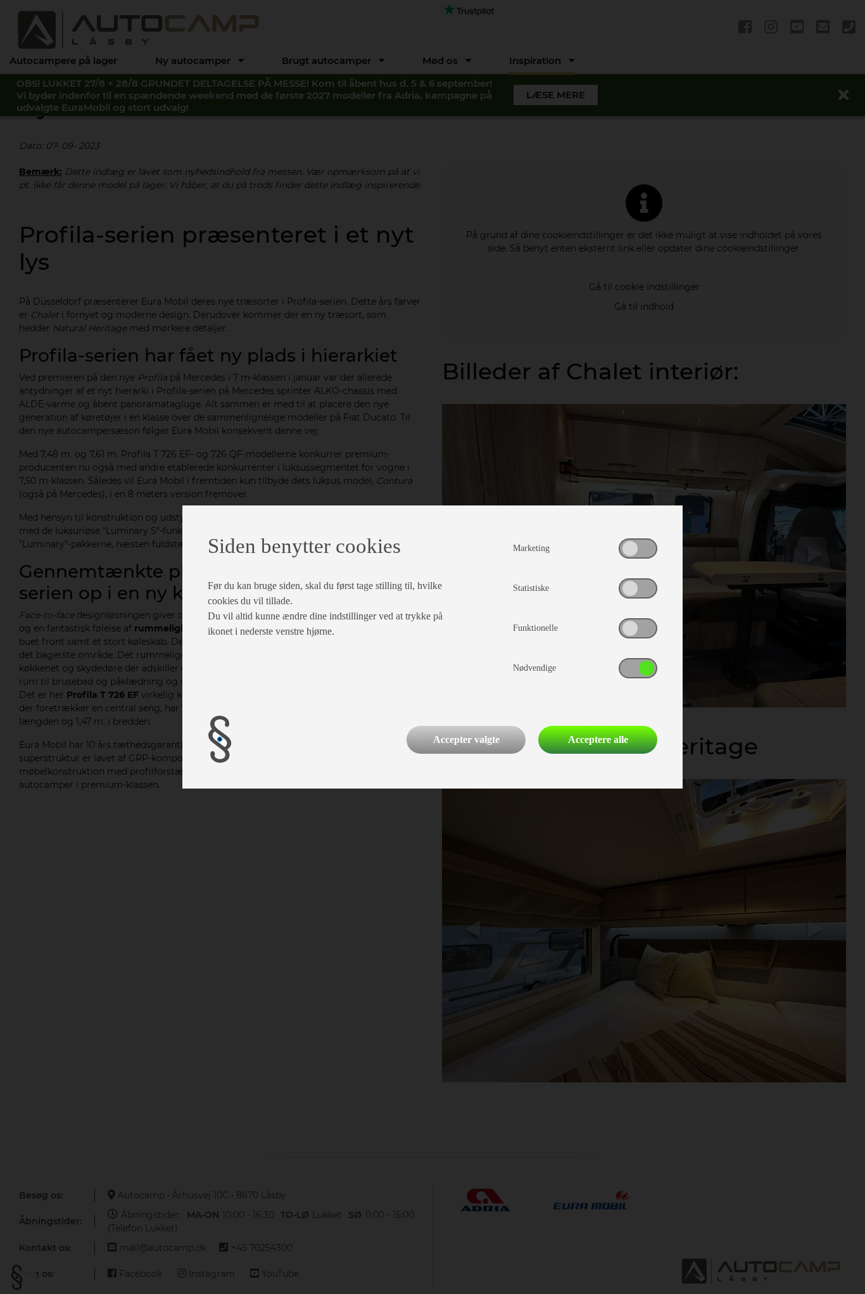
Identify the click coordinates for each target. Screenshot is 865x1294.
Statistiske (531, 588)
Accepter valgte (466, 739)
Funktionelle (535, 628)
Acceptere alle (598, 739)
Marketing (531, 548)
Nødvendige (534, 668)
